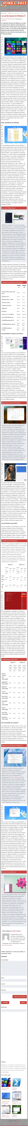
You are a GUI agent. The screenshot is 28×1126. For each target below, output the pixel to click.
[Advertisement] (12, 1037)
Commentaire (4, 960)
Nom (2, 978)
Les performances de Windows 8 (13, 15)
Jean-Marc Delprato (10, 19)
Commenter (3, 20)
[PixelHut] (14, 6)
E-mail (3, 984)
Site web (3, 990)
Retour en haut (13, 1123)
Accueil (9, 13)
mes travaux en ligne (7, 945)
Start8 (20, 907)
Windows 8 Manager (14, 777)
